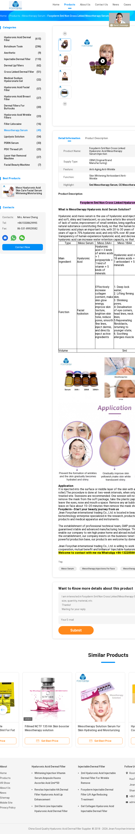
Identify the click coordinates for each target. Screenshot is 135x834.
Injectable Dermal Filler (22, 59)
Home (3, 773)
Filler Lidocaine (22, 124)
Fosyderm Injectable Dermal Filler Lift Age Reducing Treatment (97, 794)
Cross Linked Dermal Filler (22, 71)
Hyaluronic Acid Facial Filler (22, 89)
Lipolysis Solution (22, 136)
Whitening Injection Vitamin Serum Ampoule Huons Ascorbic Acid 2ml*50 (49, 778)
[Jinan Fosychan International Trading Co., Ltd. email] (5, 237)
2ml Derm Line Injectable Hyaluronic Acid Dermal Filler (51, 809)
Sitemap (5, 797)
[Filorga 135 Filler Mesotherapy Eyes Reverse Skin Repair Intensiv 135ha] (80, 697)
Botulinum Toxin (22, 46)
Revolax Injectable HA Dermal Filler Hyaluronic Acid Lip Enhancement (51, 794)
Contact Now (22, 247)
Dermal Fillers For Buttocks (22, 107)
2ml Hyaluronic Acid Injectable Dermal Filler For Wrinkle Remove (98, 778)
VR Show (5, 783)
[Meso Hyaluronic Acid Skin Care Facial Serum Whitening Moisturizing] (8, 191)
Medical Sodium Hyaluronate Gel (22, 79)
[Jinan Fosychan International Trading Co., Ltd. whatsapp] (13, 237)
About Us (5, 787)
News (3, 792)
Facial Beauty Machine (22, 164)
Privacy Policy (7, 807)
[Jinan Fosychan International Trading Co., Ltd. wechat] (22, 237)
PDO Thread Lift (22, 149)
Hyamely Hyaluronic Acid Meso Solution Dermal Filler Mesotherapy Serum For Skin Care (27, 730)
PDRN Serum (22, 143)
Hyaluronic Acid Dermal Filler (22, 39)
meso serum (67, 568)
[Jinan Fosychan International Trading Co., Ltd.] (15, 5)
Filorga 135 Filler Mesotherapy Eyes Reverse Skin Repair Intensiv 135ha (79, 730)
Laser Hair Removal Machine (22, 157)
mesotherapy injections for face (98, 568)
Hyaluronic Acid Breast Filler (22, 98)
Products (5, 778)
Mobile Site (6, 802)
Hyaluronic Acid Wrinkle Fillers (22, 116)
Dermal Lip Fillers (22, 65)
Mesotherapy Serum (22, 130)
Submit (76, 630)
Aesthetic (22, 52)
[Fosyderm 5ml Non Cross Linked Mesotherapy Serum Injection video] (102, 61)
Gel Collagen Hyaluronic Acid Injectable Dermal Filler (97, 809)
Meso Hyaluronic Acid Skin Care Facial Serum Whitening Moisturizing (29, 190)
